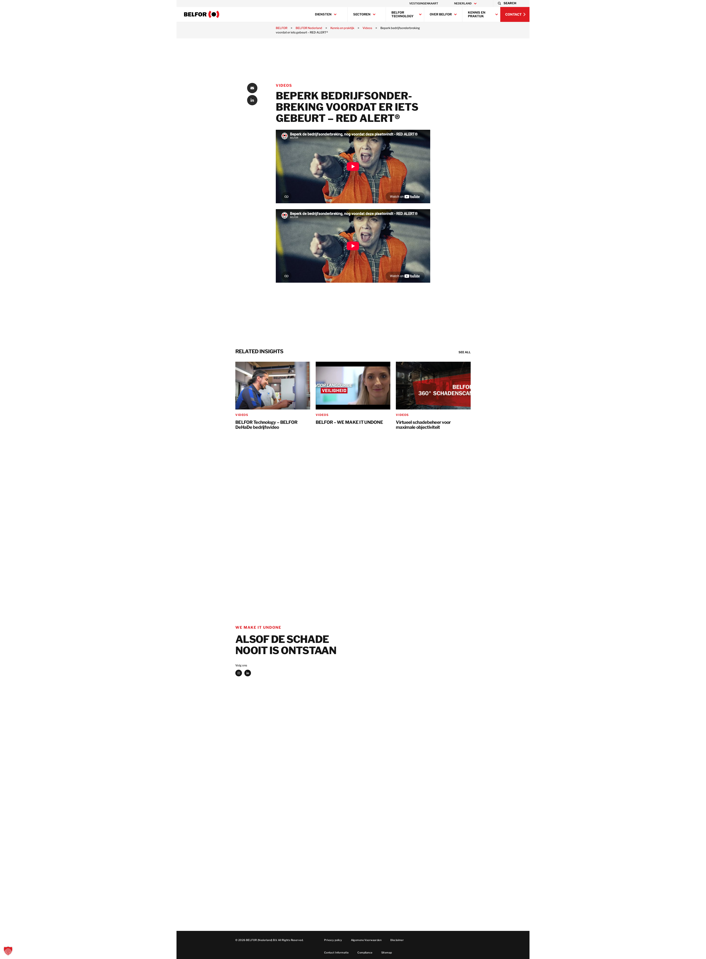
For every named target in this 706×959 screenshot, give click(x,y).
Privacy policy (333, 940)
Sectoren (361, 14)
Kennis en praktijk (476, 14)
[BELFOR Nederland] (201, 14)
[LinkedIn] (252, 100)
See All (465, 352)
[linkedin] (247, 673)
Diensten (323, 14)
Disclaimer (397, 940)
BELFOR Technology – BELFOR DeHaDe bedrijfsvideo (266, 425)
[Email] (252, 88)
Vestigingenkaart (423, 3)
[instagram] (238, 673)
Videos (284, 85)
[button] (507, 3)
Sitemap (386, 952)
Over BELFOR (441, 14)
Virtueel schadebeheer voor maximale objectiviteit (423, 425)
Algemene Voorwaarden (366, 940)
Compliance (364, 952)
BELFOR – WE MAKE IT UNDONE (349, 422)
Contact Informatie (336, 952)
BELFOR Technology (402, 14)
